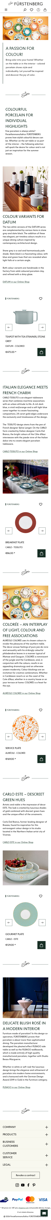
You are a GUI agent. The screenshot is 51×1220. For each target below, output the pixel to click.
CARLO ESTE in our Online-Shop (18, 842)
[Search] (24, 9)
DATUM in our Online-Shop (16, 282)
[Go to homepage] (26, 3)
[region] (25, 327)
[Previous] (8, 327)
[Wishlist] (31, 9)
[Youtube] (22, 1185)
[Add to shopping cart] (41, 352)
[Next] (42, 327)
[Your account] (38, 9)
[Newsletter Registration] (44, 1213)
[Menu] (6, 10)
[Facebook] (28, 1185)
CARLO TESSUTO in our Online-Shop (20, 451)
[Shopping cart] (45, 9)
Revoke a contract (25, 1175)
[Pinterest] (34, 1185)
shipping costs (23, 1208)
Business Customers (10, 1143)
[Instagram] (17, 1185)
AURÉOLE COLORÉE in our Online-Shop (22, 693)
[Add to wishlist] (40, 298)
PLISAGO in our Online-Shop (16, 1087)
